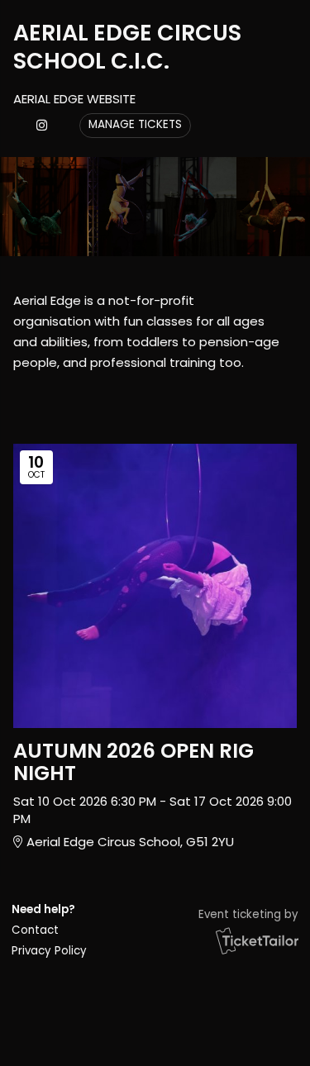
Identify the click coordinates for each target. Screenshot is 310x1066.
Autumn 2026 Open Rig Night (133, 762)
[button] (48, 930)
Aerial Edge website (74, 98)
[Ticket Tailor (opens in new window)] (257, 940)
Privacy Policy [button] (49, 951)
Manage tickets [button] (135, 124)
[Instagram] (41, 125)
